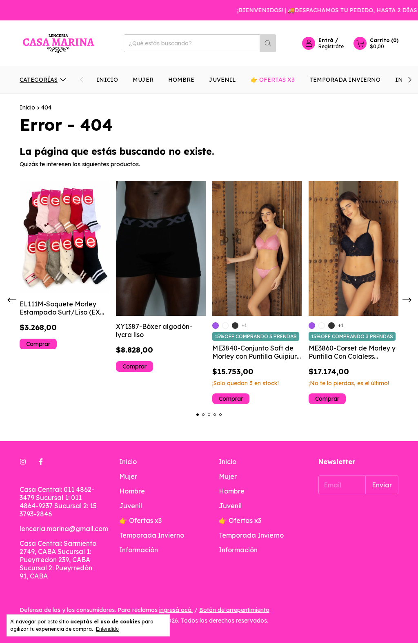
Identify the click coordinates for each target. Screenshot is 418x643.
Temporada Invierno (344, 79)
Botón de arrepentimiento (234, 610)
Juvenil (222, 79)
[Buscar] (268, 43)
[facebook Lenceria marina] (41, 462)
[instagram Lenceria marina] (23, 462)
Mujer (143, 79)
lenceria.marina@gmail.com (64, 529)
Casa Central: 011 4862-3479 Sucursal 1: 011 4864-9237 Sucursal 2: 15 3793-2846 (58, 501)
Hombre (181, 79)
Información (138, 550)
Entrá (326, 40)
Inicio (107, 79)
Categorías (39, 79)
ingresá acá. (176, 610)
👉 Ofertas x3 (273, 79)
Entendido (107, 629)
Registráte (331, 46)
